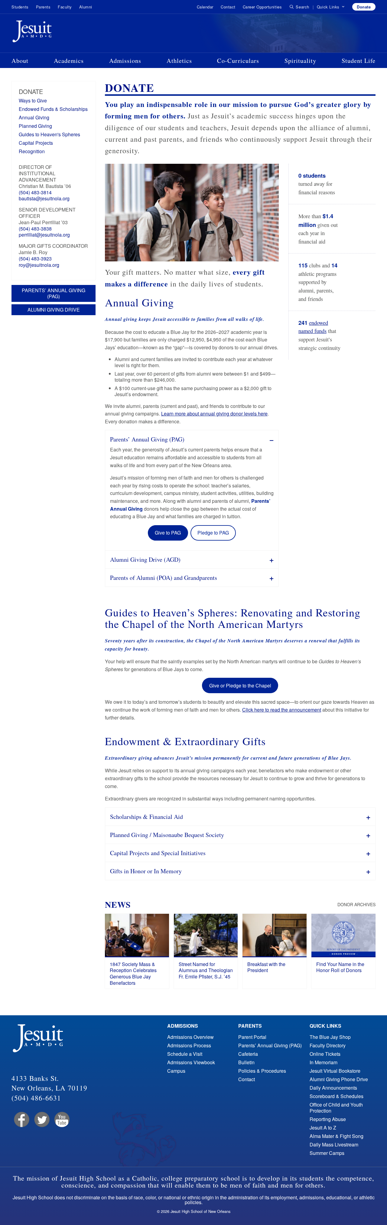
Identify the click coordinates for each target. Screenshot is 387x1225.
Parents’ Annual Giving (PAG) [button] (147, 439)
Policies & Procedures (262, 1070)
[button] (331, 7)
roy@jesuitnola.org (39, 264)
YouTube (61, 1119)
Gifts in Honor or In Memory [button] (146, 871)
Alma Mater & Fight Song (336, 1136)
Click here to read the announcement (281, 709)
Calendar (205, 7)
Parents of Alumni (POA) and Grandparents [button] (163, 578)
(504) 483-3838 (35, 228)
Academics (69, 60)
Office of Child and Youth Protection (336, 1107)
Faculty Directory (328, 1045)
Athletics (179, 60)
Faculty (65, 7)
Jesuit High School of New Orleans (53, 32)
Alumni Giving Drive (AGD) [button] (145, 559)
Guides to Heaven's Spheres (49, 134)
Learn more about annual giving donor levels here (214, 413)
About (19, 60)
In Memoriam (323, 1062)
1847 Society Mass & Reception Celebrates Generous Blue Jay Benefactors (133, 973)
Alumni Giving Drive (54, 309)
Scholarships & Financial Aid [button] (146, 817)
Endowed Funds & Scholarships (53, 108)
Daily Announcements (333, 1087)
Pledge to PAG (213, 532)
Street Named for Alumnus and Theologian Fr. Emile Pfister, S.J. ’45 (206, 970)
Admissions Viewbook (191, 1062)
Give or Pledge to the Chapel (240, 685)
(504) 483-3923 (35, 258)
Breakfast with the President (266, 967)
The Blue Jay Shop (330, 1036)
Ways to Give (33, 100)
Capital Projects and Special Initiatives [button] (158, 853)
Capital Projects (36, 142)
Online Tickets (325, 1053)
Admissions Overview (190, 1036)
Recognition (32, 151)
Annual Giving (34, 117)
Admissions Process (189, 1045)
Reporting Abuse (328, 1119)
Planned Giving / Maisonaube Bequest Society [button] (167, 835)
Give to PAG (168, 532)
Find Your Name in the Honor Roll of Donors (340, 967)
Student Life (359, 60)
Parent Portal (252, 1036)
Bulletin (246, 1062)
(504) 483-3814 (35, 192)
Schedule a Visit (184, 1053)
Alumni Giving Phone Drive (339, 1079)
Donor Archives (356, 904)
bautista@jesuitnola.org (44, 198)
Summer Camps (327, 1152)
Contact (228, 7)
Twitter (41, 1119)
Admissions (125, 60)
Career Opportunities (262, 7)
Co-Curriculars (238, 60)
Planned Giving (35, 125)
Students (19, 7)
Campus (176, 1070)
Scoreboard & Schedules (336, 1096)
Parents (43, 7)
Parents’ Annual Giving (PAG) (53, 293)
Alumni (85, 7)
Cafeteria (248, 1053)
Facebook (21, 1119)
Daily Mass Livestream (334, 1144)
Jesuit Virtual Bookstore (335, 1070)
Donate (364, 7)
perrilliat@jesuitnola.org (44, 234)
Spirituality (300, 60)
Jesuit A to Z (323, 1127)
